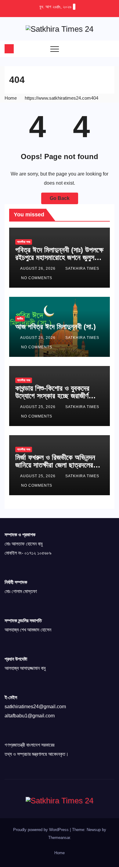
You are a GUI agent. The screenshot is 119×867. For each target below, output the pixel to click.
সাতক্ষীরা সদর (23, 241)
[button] (98, 48)
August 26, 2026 (38, 268)
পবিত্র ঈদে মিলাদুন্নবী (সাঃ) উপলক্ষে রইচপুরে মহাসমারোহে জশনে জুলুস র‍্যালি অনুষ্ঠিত (59, 257)
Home (11, 98)
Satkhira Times (82, 268)
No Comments (36, 278)
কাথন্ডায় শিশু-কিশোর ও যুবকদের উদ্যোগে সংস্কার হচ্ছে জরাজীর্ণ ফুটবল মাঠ (52, 395)
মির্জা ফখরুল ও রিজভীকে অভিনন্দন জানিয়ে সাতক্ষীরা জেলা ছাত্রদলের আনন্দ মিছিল (55, 465)
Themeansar (59, 837)
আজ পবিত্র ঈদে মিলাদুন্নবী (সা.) (55, 326)
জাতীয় (20, 318)
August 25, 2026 (38, 407)
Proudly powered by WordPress (41, 829)
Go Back (60, 198)
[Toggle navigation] (54, 49)
